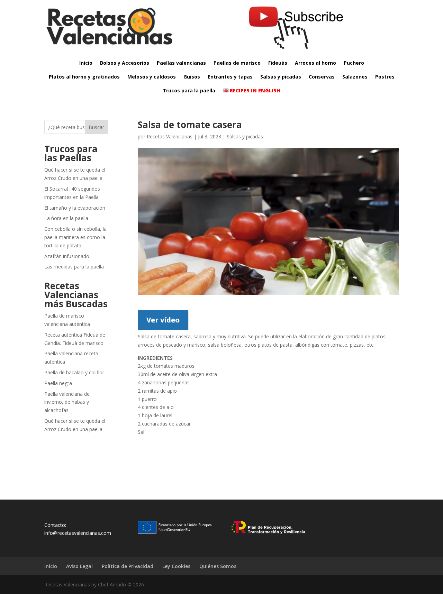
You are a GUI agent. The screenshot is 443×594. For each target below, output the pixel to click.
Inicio (85, 63)
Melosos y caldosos (151, 76)
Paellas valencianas (181, 63)
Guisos (191, 76)
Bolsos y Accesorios (124, 63)
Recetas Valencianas (169, 136)
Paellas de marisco (237, 63)
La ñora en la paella (66, 218)
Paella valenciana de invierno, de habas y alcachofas (67, 402)
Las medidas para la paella (74, 266)
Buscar (96, 127)
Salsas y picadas (280, 76)
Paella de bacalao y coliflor (74, 372)
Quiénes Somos (217, 566)
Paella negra (58, 383)
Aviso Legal (79, 566)
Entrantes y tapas (230, 76)
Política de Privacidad (127, 566)
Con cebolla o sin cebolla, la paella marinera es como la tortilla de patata (75, 237)
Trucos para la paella (189, 90)
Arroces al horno (315, 63)
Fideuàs (277, 63)
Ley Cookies (176, 566)
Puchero (354, 63)
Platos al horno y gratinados (84, 76)
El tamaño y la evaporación (74, 207)
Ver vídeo (163, 320)
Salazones (355, 76)
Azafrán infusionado (66, 256)
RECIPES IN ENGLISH (254, 90)
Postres (385, 76)
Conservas (322, 76)
